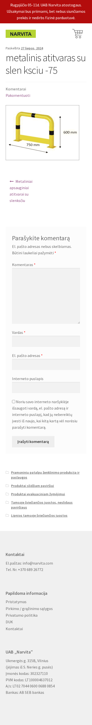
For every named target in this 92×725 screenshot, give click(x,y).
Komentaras (24, 264)
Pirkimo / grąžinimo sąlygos (29, 608)
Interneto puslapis (27, 378)
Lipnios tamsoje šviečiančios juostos (39, 515)
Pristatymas (16, 601)
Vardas (19, 332)
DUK (9, 621)
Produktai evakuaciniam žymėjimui (38, 494)
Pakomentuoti (18, 95)
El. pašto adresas (27, 355)
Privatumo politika (22, 615)
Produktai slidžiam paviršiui (32, 485)
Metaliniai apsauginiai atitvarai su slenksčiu (21, 191)
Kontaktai (14, 628)
